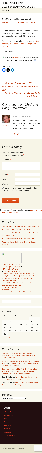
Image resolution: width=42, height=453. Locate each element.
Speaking (7, 432)
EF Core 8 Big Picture (10, 269)
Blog (5, 418)
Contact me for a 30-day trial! (21, 292)
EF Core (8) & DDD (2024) (12, 267)
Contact (7, 429)
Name (5, 175)
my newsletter (16, 57)
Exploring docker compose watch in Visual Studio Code (21, 226)
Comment (6, 160)
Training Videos (9, 435)
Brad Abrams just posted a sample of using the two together (20, 43)
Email (5, 179)
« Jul (9, 337)
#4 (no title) (8, 412)
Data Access (24, 22)
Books (6, 422)
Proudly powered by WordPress (13, 448)
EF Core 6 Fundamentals (11, 271)
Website (5, 184)
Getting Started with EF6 (11, 280)
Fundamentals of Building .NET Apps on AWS (18, 278)
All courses (6, 290)
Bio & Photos (8, 415)
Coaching (7, 425)
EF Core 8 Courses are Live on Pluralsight (16, 229)
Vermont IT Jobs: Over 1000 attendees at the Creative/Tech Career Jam (20, 86)
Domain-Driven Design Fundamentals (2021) (18, 273)
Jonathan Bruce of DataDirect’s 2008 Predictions (22, 94)
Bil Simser (5, 125)
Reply (17, 134)
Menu (4, 11)
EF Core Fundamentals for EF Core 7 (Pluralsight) (19, 238)
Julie (33, 22)
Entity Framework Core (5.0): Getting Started (18, 276)
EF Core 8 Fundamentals (11, 264)
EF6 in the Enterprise (9, 287)
